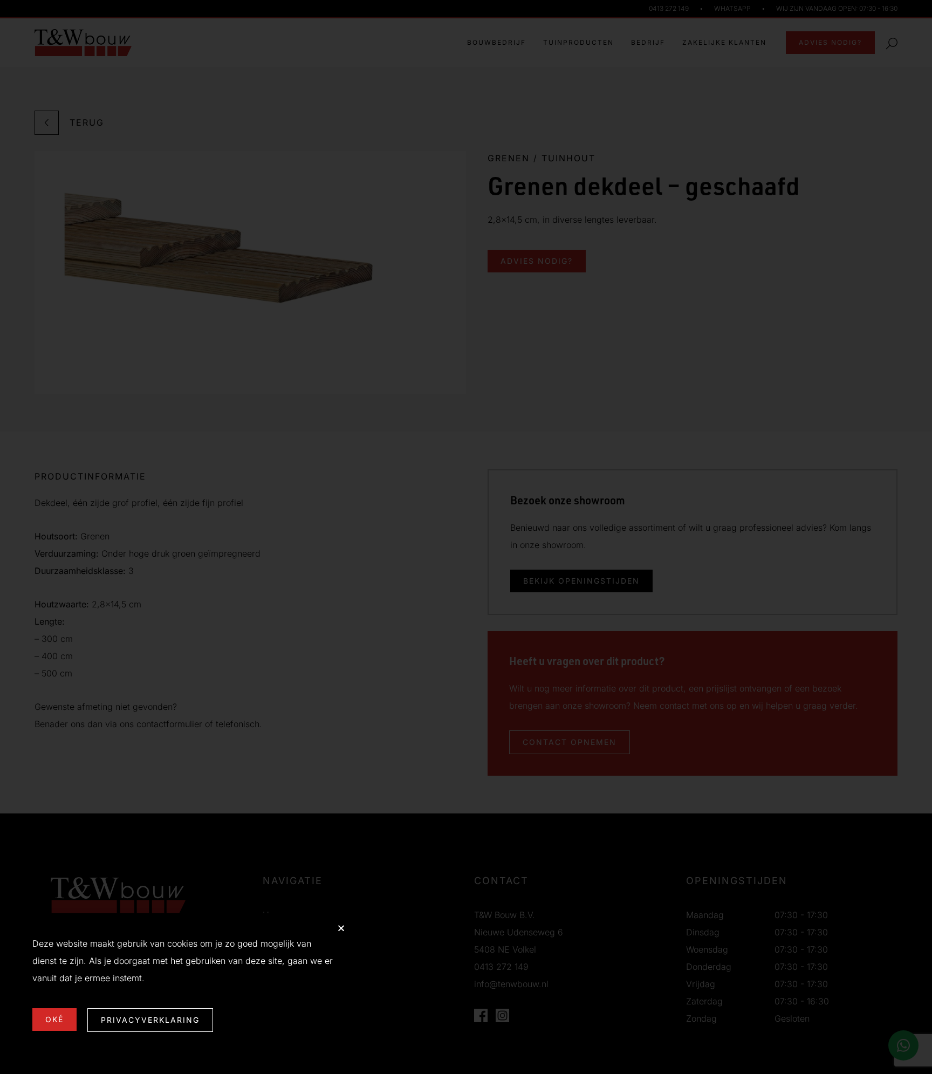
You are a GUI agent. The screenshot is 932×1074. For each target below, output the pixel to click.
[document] (466, 537)
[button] (341, 928)
